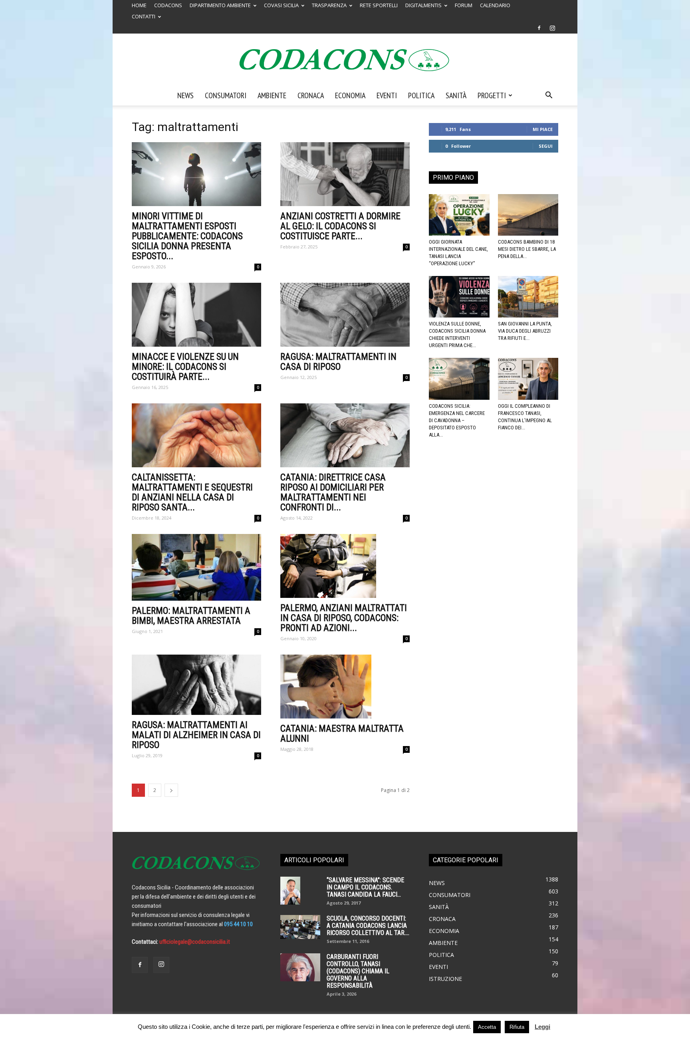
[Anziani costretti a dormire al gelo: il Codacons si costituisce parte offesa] (345, 174)
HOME (139, 5)
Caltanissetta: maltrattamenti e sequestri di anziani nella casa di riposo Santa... (192, 492)
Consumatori (225, 95)
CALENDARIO (495, 5)
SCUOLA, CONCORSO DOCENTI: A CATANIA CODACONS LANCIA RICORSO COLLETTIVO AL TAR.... (368, 926)
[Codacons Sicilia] (345, 60)
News (185, 95)
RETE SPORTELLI (379, 5)
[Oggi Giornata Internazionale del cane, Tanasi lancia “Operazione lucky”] (459, 215)
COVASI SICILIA (281, 5)
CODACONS (168, 5)
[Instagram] (552, 28)
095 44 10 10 (238, 924)
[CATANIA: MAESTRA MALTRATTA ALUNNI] (345, 686)
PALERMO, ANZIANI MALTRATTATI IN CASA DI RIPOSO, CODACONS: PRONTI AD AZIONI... (343, 618)
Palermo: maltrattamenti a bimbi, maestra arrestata (191, 615)
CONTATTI (143, 16)
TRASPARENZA (329, 5)
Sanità (456, 95)
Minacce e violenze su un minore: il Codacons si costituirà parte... (185, 366)
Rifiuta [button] (517, 1027)
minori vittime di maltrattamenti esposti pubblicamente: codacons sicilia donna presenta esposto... (187, 236)
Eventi (387, 95)
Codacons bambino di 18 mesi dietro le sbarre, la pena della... (527, 249)
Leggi (542, 1026)
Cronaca (310, 95)
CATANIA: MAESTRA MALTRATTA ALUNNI (342, 733)
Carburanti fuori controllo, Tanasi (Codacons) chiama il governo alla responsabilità (358, 971)
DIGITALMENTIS (423, 5)
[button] (548, 95)
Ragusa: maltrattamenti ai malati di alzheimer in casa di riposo (196, 735)
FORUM (463, 5)
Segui (546, 146)
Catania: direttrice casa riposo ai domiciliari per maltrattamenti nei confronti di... (333, 492)
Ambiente (272, 95)
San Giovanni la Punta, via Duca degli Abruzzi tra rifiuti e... (525, 331)
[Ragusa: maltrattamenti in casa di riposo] (345, 315)
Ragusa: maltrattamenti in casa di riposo (338, 361)
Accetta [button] (487, 1027)
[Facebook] (539, 28)
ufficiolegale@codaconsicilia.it (194, 941)
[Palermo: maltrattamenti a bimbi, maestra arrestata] (196, 567)
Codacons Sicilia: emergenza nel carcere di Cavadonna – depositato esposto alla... (457, 420)
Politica (421, 95)
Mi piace (543, 129)
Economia (350, 95)
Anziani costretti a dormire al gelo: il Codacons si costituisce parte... (340, 226)
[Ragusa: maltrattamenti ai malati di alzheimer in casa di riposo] (196, 685)
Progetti (492, 95)
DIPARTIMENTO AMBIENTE (220, 5)
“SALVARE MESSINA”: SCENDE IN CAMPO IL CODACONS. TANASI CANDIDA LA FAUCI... (365, 887)
